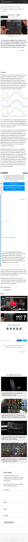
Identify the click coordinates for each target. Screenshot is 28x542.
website (8, 290)
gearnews (8, 2)
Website (6, 515)
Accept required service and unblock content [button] (14, 188)
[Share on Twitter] (24, 340)
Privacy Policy (12, 539)
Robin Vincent (11, 14)
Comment (6, 489)
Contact (23, 539)
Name (5, 502)
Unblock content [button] (14, 183)
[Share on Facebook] (19, 340)
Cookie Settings (14, 540)
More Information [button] (14, 181)
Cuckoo (11, 264)
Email (5, 509)
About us (6, 539)
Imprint (18, 539)
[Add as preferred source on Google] (4, 17)
